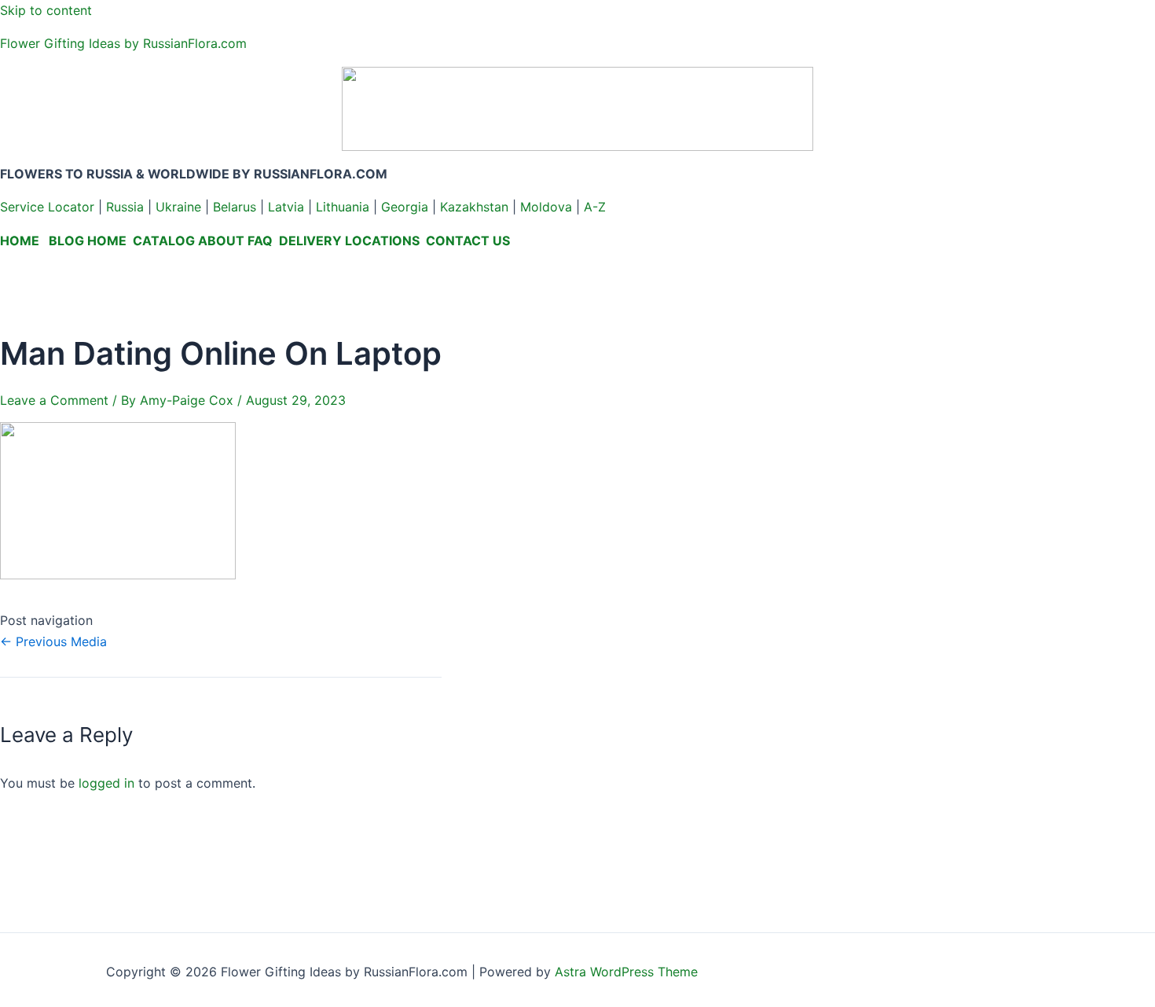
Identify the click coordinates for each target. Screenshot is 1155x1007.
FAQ (260, 240)
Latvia (286, 207)
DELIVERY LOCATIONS (349, 240)
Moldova (546, 207)
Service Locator (47, 207)
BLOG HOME (87, 240)
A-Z (595, 207)
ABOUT (221, 240)
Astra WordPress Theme (626, 971)
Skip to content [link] (46, 10)
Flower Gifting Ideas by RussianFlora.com (123, 43)
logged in (106, 783)
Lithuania (342, 207)
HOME (19, 240)
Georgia (404, 207)
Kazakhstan (474, 207)
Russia (125, 207)
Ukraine (178, 207)
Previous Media (53, 641)
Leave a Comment (54, 400)
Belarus (234, 207)
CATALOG (164, 240)
